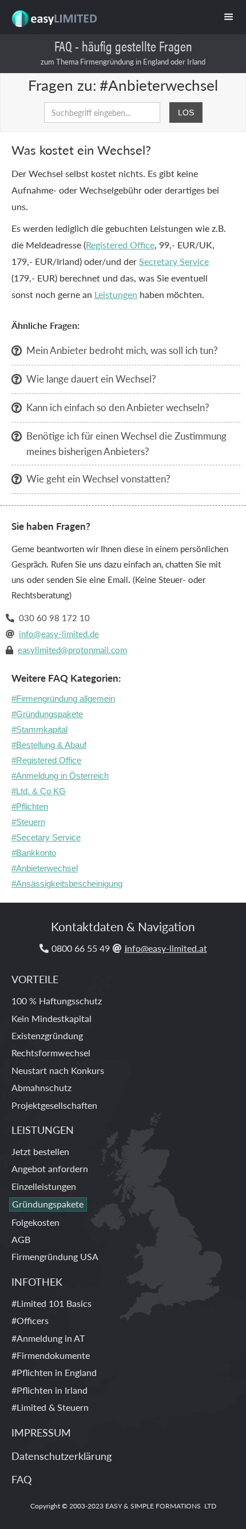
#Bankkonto (33, 853)
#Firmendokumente (50, 1355)
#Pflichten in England (54, 1372)
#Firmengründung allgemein (63, 698)
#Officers (30, 1320)
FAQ (21, 1479)
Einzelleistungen (43, 1186)
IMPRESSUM (41, 1432)
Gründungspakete (48, 1203)
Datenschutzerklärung (61, 1455)
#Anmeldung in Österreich (60, 775)
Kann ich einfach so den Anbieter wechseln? (117, 407)
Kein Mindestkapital (51, 1018)
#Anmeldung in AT (48, 1338)
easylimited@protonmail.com (72, 649)
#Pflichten (29, 806)
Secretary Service (174, 261)
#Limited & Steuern (50, 1407)
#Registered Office (46, 760)
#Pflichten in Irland (49, 1390)
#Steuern (28, 822)
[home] (51, 14)
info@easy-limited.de (59, 633)
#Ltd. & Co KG (38, 791)
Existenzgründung (47, 1035)
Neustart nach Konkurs (57, 1070)
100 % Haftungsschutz (56, 1000)
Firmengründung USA (54, 1256)
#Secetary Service (46, 837)
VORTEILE (34, 979)
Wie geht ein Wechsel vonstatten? (98, 478)
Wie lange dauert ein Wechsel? (91, 378)
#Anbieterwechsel (44, 868)
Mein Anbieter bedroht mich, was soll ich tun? (122, 350)
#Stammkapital (39, 729)
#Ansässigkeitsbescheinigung (66, 883)
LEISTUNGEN (42, 1129)
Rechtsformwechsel (50, 1052)
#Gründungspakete (47, 714)
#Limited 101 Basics (51, 1303)
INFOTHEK (36, 1281)
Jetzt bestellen (40, 1151)
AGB (20, 1239)
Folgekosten (35, 1222)
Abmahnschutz (41, 1087)
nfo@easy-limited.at (166, 948)
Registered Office (120, 244)
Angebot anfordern (49, 1168)
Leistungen (115, 294)
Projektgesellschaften (54, 1105)
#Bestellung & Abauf (48, 745)
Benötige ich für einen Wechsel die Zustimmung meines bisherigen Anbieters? (126, 443)
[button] (229, 17)
